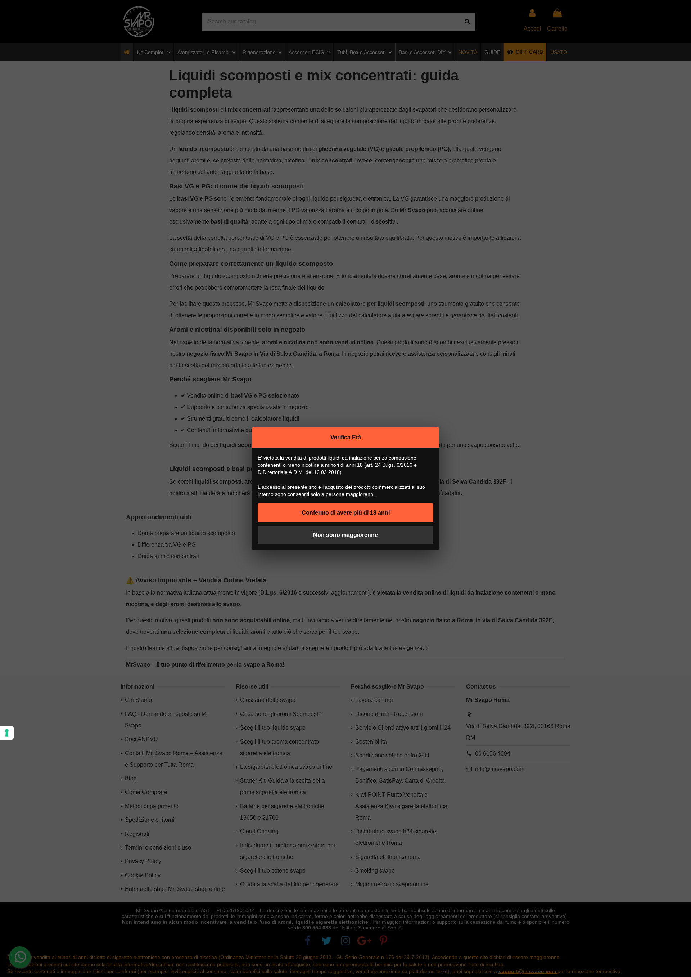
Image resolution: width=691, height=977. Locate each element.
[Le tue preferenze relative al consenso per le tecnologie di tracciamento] (7, 733)
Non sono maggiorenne (345, 535)
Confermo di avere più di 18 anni (346, 513)
